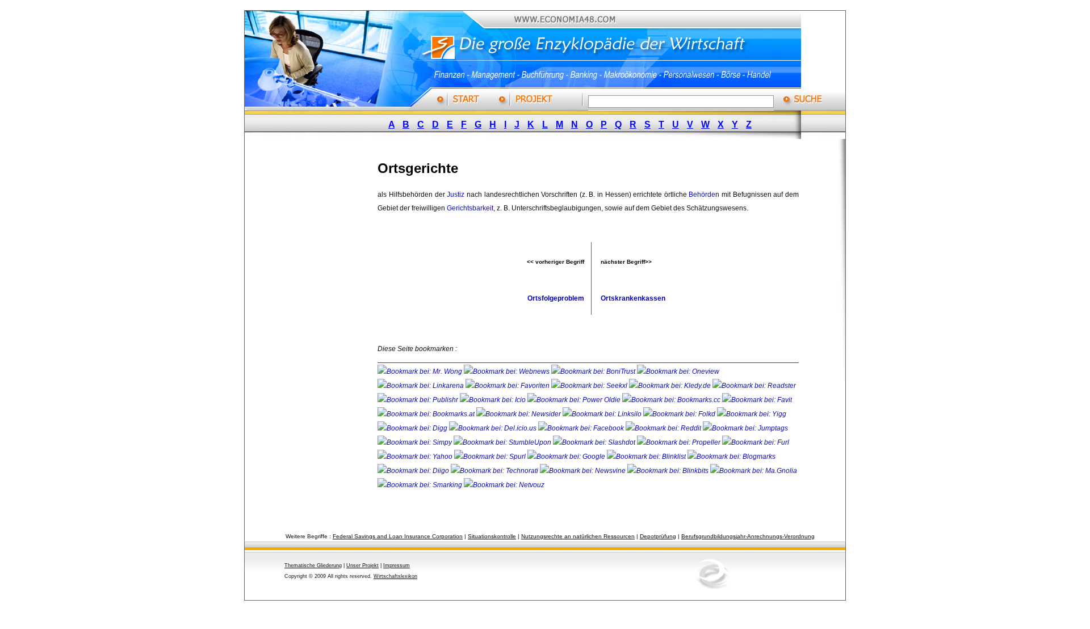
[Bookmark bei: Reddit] (664, 428)
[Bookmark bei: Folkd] (680, 414)
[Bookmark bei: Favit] (757, 400)
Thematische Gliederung (313, 565)
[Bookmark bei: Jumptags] (745, 428)
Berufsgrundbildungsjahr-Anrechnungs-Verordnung (748, 536)
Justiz (455, 195)
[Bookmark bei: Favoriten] (508, 386)
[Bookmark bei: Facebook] (582, 428)
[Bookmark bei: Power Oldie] (574, 400)
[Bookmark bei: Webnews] (507, 371)
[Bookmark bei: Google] (567, 457)
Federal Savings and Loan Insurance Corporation (398, 536)
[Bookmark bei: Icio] (493, 400)
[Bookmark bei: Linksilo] (602, 414)
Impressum (396, 565)
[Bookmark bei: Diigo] (414, 471)
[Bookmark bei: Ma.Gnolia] (753, 471)
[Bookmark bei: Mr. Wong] (421, 371)
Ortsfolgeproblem (555, 298)
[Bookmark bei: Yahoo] (416, 457)
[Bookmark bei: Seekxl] (590, 386)
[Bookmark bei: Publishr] (419, 400)
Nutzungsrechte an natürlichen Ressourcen (578, 536)
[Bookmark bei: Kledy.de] (670, 386)
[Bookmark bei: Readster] (754, 386)
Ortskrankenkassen (633, 298)
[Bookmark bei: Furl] (755, 442)
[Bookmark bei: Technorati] (495, 471)
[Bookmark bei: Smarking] (421, 485)
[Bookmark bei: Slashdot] (595, 442)
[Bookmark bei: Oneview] (678, 371)
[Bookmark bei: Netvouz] (504, 485)
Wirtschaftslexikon (395, 576)
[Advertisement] (320, 319)
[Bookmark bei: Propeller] (679, 442)
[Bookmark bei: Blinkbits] (668, 471)
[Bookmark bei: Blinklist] (647, 457)
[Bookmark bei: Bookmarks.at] (427, 414)
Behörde (702, 195)
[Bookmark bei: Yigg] (751, 414)
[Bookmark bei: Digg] (413, 428)
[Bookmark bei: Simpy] (416, 442)
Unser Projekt (362, 565)
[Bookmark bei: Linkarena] (422, 386)
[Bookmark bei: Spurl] (490, 457)
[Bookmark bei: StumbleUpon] (503, 442)
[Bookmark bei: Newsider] (519, 414)
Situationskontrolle (492, 536)
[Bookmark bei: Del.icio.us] (493, 428)
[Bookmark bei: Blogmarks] (731, 457)
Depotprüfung (658, 536)
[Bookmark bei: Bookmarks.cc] (672, 400)
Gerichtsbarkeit (470, 208)
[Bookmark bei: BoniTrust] (594, 371)
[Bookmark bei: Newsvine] (583, 471)
